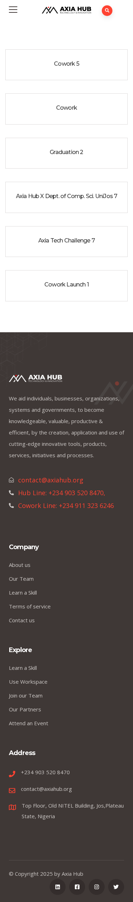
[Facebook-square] (77, 887)
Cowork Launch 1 (66, 284)
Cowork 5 (66, 63)
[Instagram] (97, 887)
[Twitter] (116, 887)
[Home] (35, 380)
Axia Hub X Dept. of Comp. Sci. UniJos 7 (66, 196)
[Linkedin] (58, 887)
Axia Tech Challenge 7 (66, 240)
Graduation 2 (66, 152)
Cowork (66, 107)
